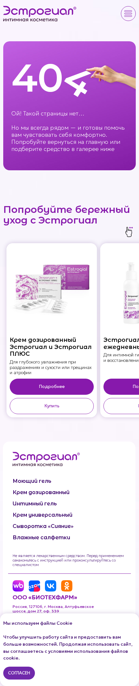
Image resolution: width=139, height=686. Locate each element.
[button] (128, 13)
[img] (40, 13)
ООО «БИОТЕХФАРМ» (45, 597)
